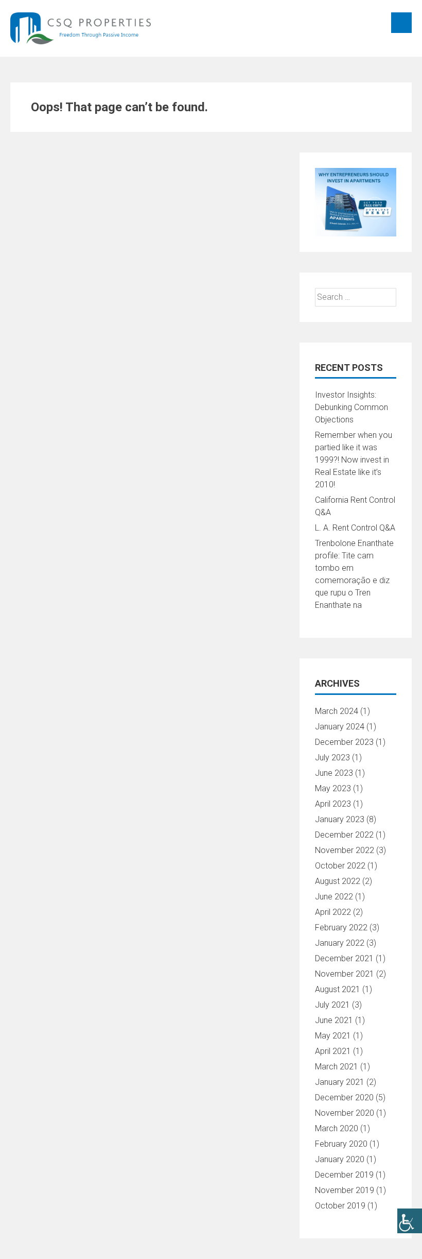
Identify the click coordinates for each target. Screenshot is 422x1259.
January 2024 (339, 726)
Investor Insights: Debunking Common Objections (351, 407)
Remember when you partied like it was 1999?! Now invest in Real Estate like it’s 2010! (353, 459)
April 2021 (333, 1051)
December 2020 (344, 1097)
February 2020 (341, 1144)
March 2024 (336, 711)
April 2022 (333, 912)
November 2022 (344, 850)
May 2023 (333, 788)
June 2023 (334, 773)
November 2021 (344, 974)
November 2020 (344, 1113)
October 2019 (340, 1206)
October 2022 (340, 866)
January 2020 (339, 1159)
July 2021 (332, 1005)
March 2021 (336, 1066)
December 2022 (344, 835)
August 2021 (337, 989)
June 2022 (334, 896)
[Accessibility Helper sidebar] (409, 1221)
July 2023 (332, 757)
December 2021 (344, 958)
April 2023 (333, 804)
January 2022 (339, 943)
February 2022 (341, 927)
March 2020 (336, 1128)
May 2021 (333, 1036)
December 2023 (344, 742)
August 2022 (337, 881)
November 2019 (344, 1190)
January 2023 (339, 819)
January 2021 (339, 1082)
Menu (401, 22)
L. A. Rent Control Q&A (355, 528)
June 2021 (334, 1020)
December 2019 (344, 1175)
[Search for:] (355, 297)
